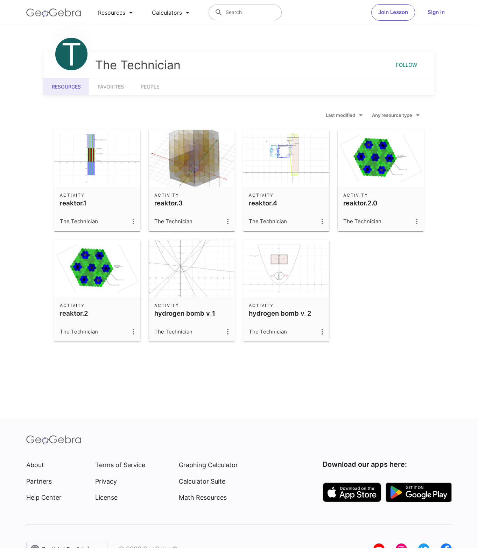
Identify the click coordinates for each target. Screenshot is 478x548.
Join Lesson (393, 12)
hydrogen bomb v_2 (280, 313)
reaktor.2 (74, 313)
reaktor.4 (263, 203)
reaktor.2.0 (360, 203)
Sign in (436, 12)
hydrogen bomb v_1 (184, 313)
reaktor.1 (73, 203)
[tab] (116, 12)
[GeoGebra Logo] (53, 12)
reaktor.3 (168, 203)
